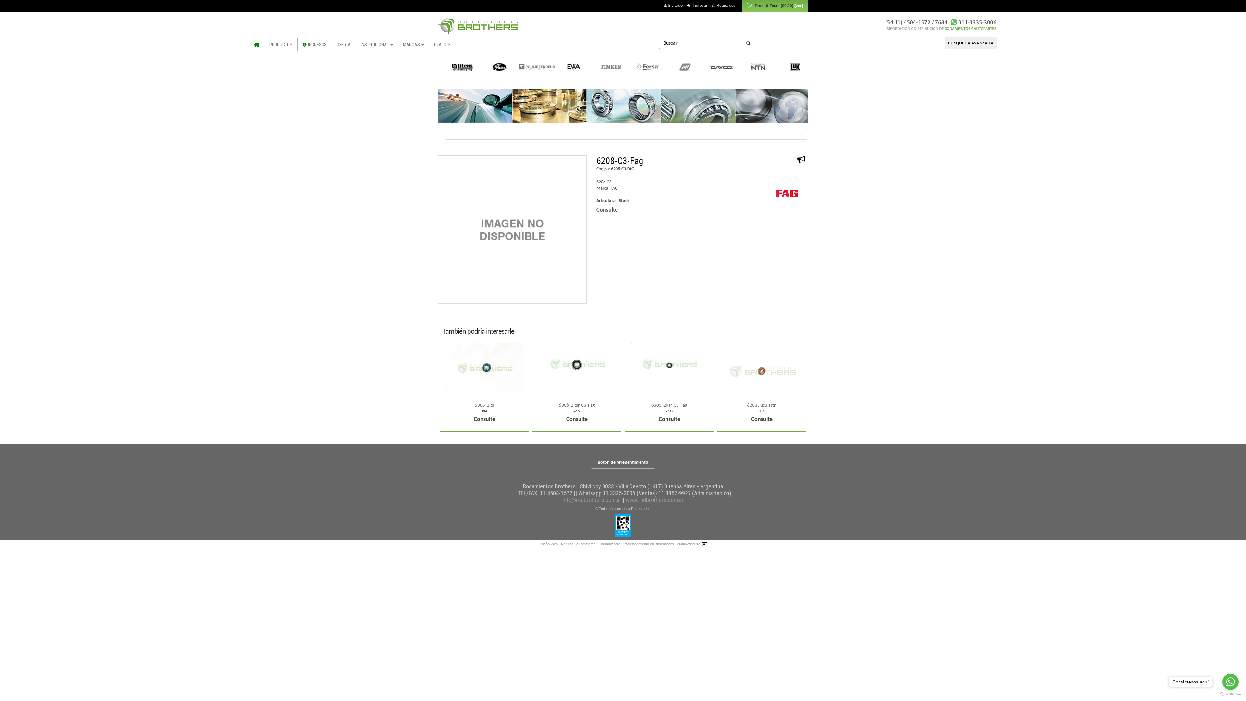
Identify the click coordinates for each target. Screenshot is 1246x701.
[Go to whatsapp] (1230, 682)
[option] (457, 67)
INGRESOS (317, 44)
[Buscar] (748, 43)
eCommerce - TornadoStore (598, 544)
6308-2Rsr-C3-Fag (577, 405)
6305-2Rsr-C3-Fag (669, 405)
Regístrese (725, 5)
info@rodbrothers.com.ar (591, 500)
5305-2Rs (484, 405)
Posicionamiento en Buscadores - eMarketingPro (661, 544)
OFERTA (344, 44)
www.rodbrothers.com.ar (655, 500)
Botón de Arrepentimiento (623, 462)
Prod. (774, 6)
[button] (704, 544)
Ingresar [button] (700, 5)
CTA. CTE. (443, 44)
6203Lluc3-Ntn (761, 405)
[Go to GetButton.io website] (1230, 694)
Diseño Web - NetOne (556, 544)
